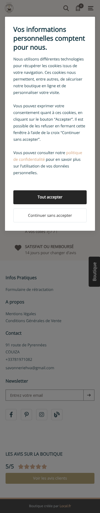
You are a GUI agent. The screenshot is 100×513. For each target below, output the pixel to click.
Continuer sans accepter (50, 215)
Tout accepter (50, 197)
